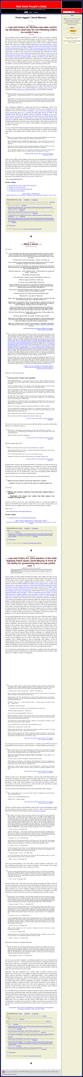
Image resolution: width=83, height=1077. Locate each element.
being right (20, 373)
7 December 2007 (31, 25)
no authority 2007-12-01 (25, 511)
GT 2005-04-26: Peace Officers (17, 191)
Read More (52, 202)
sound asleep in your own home (46, 55)
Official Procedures (29, 522)
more (75, 24)
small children (34, 44)
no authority (22, 522)
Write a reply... (13, 225)
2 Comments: (35, 528)
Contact (36, 12)
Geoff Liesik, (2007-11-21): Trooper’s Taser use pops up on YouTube (38, 328)
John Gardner (29, 195)
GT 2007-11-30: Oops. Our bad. (17, 187)
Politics (29, 193)
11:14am (20, 1013)
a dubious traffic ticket (29, 53)
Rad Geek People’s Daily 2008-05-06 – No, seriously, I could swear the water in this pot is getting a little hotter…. (31, 1034)
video (55, 522)
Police (24, 193)
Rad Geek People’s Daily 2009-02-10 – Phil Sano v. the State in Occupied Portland (25, 1048)
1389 (9, 1018)
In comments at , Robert (46, 87)
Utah (52, 522)
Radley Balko (39, 195)
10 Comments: (35, 1013)
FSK (9, 530)
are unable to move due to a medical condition (19, 56)
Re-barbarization (40, 1007)
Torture (48, 522)
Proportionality (28, 520)
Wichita (54, 195)
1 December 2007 (31, 242)
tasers (50, 195)
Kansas (34, 195)
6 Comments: (34, 200)
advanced (77, 12)
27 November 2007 (31, 556)
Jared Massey (22, 195)
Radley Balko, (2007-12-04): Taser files (22, 185)
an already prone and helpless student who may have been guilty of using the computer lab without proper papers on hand (31, 341)
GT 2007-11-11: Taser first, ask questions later (20, 189)
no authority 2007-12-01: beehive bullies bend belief (22, 518)
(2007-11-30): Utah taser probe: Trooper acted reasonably (39, 419)
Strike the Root (14, 511)
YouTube (31, 523)
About (30, 12)
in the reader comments (39, 811)
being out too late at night (25, 344)
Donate (72, 38)
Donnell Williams (15, 195)
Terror (45, 520)
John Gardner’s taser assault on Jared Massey (25, 89)
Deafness (8, 195)
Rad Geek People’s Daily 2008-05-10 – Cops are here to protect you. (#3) (23, 212)
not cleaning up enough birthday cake (36, 49)
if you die (45, 56)
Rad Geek (32, 1071)
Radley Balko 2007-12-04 (16, 179)
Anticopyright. (9, 1071)
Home (26, 12)
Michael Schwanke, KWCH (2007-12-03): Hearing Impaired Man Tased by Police (39, 154)
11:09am (20, 528)
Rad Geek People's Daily (31, 6)
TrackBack (26, 200)
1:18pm (19, 200)
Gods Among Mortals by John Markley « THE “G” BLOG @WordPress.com (24, 1031)
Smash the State (36, 193)
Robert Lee (45, 195)
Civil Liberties (12, 1007)
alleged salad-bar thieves (45, 44)
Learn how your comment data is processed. (32, 229)
